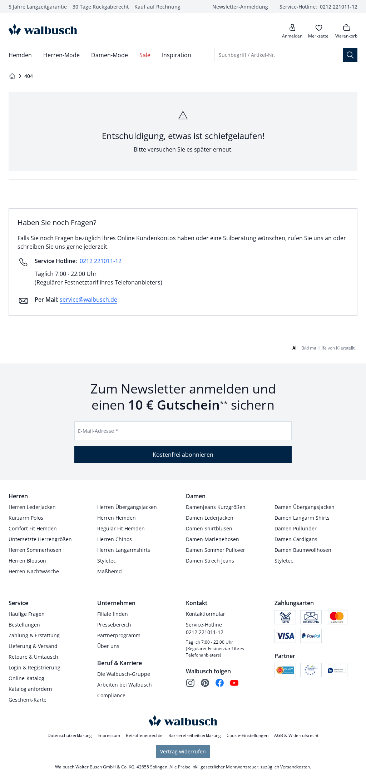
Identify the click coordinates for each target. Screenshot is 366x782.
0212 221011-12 (101, 261)
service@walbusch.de (88, 299)
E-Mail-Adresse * (98, 430)
